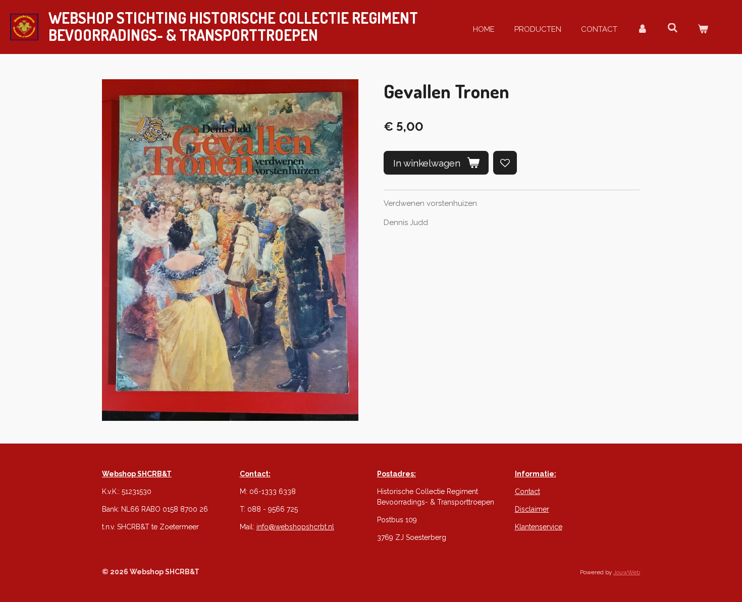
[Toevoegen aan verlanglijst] (505, 163)
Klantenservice (538, 527)
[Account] (642, 29)
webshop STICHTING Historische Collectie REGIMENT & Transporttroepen (233, 26)
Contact (527, 491)
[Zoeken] (672, 28)
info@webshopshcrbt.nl (295, 527)
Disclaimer (532, 509)
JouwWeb (626, 572)
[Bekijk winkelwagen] (703, 29)
